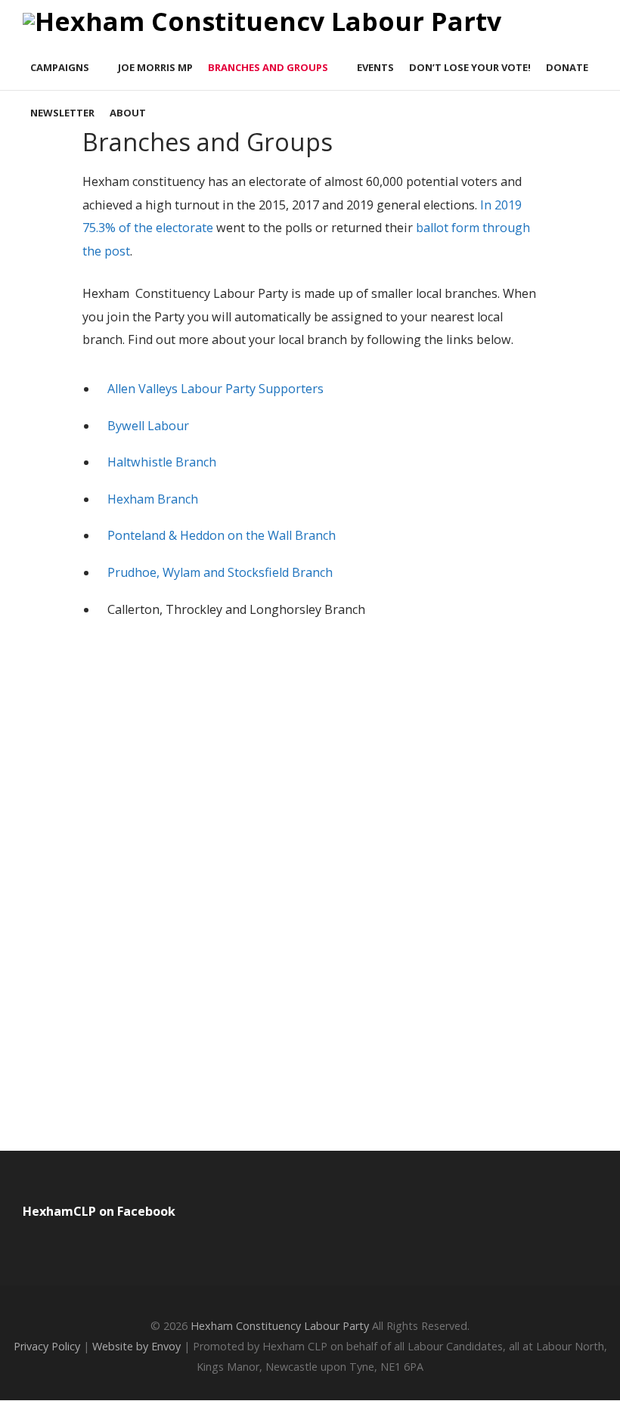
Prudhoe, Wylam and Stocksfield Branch (221, 572)
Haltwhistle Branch (161, 462)
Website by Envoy (136, 1346)
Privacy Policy (47, 1346)
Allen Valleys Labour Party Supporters (215, 388)
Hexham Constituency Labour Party (280, 1326)
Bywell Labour (148, 425)
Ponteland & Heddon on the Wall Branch (221, 535)
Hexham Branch (152, 499)
